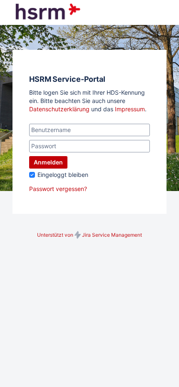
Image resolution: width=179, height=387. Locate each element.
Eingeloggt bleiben (62, 174)
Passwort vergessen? (58, 188)
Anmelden (48, 162)
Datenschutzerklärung (59, 109)
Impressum (130, 109)
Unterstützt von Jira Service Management (89, 235)
